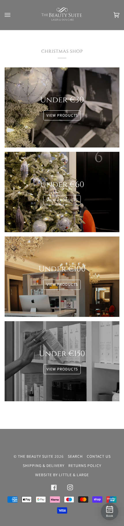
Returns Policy (84, 465)
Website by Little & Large (62, 474)
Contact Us (99, 456)
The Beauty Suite (35, 456)
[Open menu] (13, 15)
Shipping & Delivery (43, 465)
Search (75, 456)
